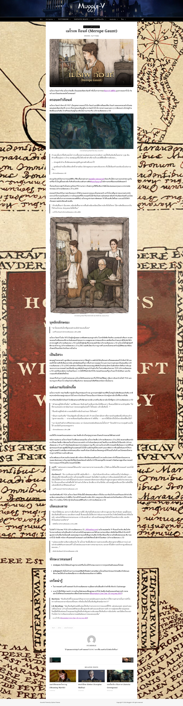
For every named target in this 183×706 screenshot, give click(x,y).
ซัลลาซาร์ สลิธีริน (110, 91)
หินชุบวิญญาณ (96, 181)
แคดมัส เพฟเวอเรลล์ (96, 179)
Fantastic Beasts (81, 19)
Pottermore (63, 19)
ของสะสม (113, 19)
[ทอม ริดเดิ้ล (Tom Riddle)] (54, 660)
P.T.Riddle (96, 36)
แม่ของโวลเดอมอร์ (68, 628)
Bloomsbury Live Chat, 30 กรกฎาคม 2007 (106, 593)
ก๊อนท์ (53, 628)
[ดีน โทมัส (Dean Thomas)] (129, 660)
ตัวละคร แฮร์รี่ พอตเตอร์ (91, 27)
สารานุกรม (49, 19)
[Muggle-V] (91, 8)
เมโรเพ (59, 628)
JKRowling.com (91, 529)
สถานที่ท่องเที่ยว (99, 19)
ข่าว (41, 19)
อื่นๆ (122, 19)
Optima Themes (55, 702)
